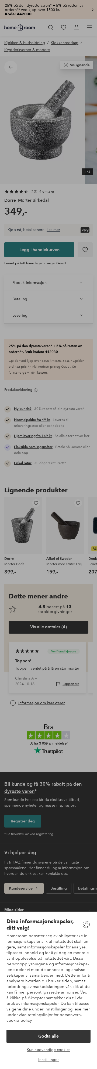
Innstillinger (48, 1059)
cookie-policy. (19, 1020)
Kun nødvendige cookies (48, 1049)
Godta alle (48, 1036)
